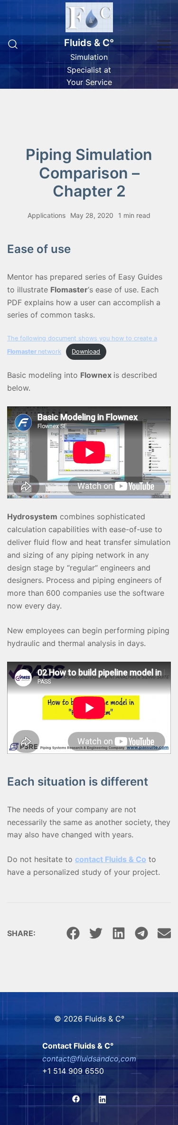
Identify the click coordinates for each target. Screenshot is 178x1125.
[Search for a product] (13, 44)
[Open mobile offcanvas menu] (164, 44)
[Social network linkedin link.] (102, 1098)
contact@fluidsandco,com (89, 1058)
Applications (47, 215)
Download (86, 351)
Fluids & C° (89, 42)
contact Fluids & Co (110, 859)
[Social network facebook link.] (76, 1098)
